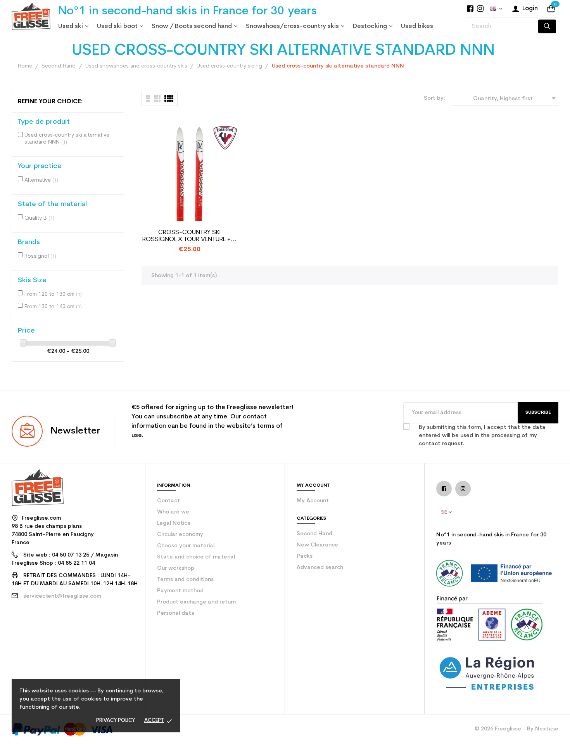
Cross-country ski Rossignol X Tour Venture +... (189, 236)
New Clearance (317, 545)
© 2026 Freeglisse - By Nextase (516, 729)
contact (168, 501)
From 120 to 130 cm (53, 294)
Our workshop (175, 568)
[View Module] (168, 98)
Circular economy (180, 535)
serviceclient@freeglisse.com (62, 596)
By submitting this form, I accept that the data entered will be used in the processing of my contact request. (482, 436)
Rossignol (40, 256)
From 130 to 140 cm (53, 307)
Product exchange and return (196, 602)
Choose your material (185, 546)
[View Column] (157, 98)
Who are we (173, 512)
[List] (148, 98)
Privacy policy (115, 720)
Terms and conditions (185, 580)
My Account (313, 501)
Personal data (176, 613)
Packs (305, 556)
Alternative (41, 180)
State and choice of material (196, 557)
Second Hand (314, 534)
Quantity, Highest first (515, 98)
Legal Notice (174, 523)
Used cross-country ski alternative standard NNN (66, 138)
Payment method (180, 591)
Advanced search (320, 568)
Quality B (39, 218)
